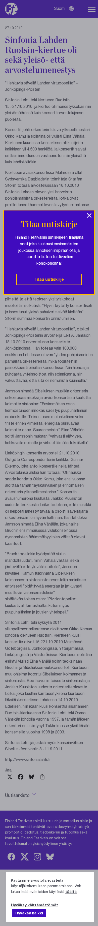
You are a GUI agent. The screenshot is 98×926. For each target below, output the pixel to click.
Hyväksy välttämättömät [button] (34, 905)
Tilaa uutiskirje (49, 279)
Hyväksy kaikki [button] (29, 913)
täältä (71, 891)
